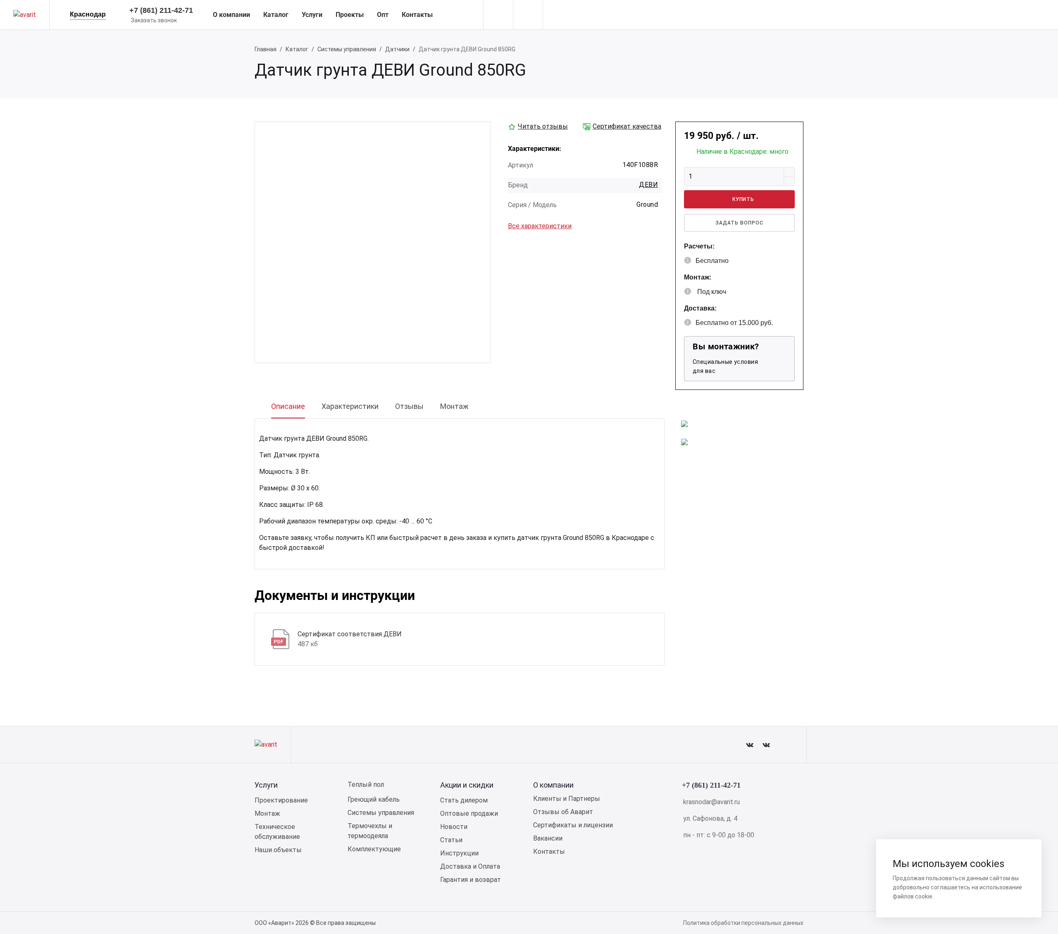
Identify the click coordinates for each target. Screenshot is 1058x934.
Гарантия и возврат (470, 880)
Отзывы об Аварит (563, 812)
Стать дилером (464, 800)
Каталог (275, 15)
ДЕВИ (648, 185)
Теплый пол (366, 784)
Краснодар (88, 14)
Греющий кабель (374, 799)
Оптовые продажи (469, 813)
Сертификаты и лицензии (573, 825)
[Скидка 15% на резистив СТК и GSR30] (684, 441)
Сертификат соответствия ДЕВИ (350, 634)
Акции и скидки (466, 785)
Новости (453, 827)
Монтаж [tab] (454, 406)
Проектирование (281, 800)
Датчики (397, 49)
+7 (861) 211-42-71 (161, 10)
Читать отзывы (543, 126)
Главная (265, 49)
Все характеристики (540, 226)
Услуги (312, 15)
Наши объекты (278, 850)
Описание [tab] (288, 406)
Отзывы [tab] (409, 406)
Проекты (350, 15)
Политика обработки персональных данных (743, 923)
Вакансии (547, 838)
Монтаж (267, 813)
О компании (231, 15)
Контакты (417, 15)
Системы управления (346, 49)
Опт (382, 15)
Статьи (451, 840)
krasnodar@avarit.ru (711, 802)
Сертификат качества (627, 126)
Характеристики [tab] (350, 406)
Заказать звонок (154, 20)
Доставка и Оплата (470, 866)
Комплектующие (374, 849)
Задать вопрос (739, 223)
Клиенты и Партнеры (566, 799)
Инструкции (459, 853)
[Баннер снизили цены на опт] (684, 423)
